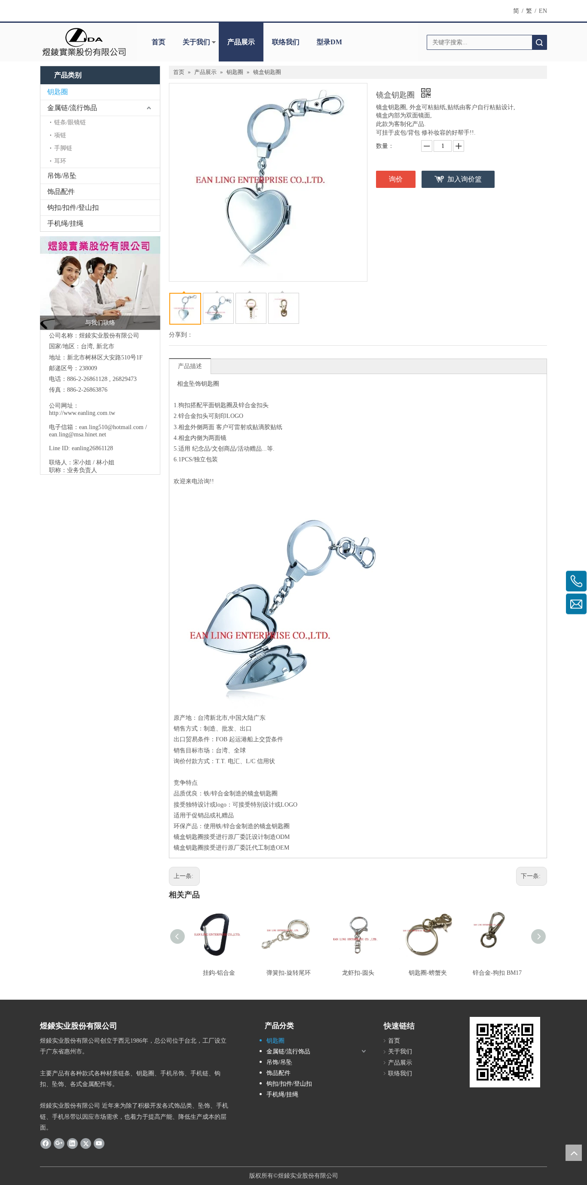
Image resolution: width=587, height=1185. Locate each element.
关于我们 (196, 42)
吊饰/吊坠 (61, 175)
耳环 (60, 161)
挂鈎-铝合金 (219, 973)
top (574, 1153)
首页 (158, 42)
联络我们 (286, 42)
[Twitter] (85, 1143)
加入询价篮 (464, 179)
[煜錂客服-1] (100, 283)
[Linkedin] (72, 1143)
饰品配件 (61, 191)
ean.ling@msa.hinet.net (77, 434)
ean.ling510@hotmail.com (111, 427)
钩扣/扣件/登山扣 (73, 207)
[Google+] (59, 1143)
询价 (396, 179)
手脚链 (63, 148)
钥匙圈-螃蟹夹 (428, 973)
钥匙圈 (57, 91)
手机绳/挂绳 (65, 223)
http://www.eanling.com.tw (82, 413)
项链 (60, 135)
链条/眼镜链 (70, 122)
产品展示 (241, 42)
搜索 (539, 42)
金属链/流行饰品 (72, 107)
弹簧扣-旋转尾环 (288, 973)
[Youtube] (99, 1143)
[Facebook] (45, 1143)
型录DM (329, 42)
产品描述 (190, 366)
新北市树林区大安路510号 (101, 357)
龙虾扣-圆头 (358, 973)
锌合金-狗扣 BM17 (497, 973)
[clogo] (84, 42)
